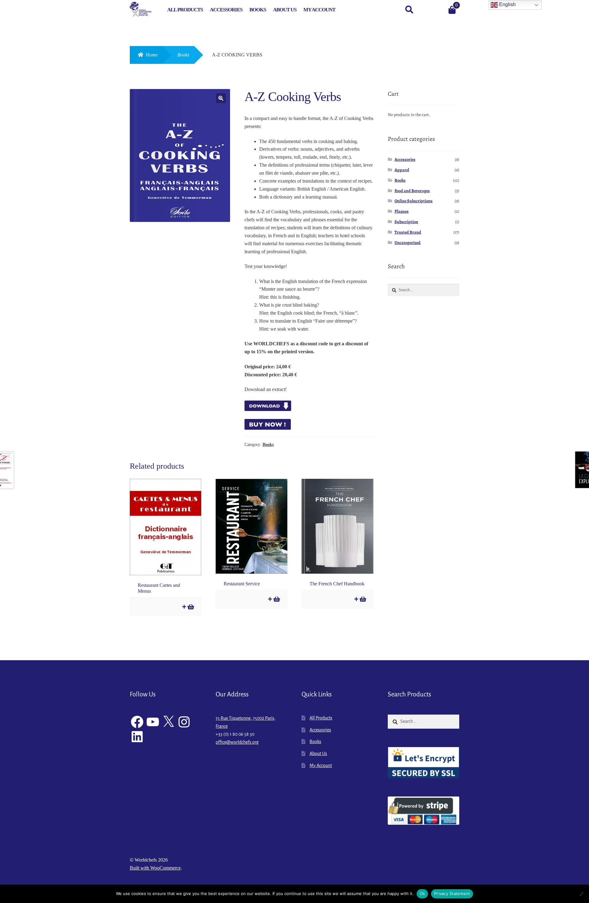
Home (152, 54)
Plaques (402, 211)
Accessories (226, 10)
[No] (581, 894)
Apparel (402, 170)
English (507, 4)
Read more (190, 607)
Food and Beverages (412, 191)
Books (257, 10)
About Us (284, 10)
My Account (319, 10)
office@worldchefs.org (237, 742)
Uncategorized (408, 243)
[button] (221, 98)
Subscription (406, 222)
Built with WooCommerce (155, 867)
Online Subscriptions (414, 201)
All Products (185, 10)
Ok (422, 893)
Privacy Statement (452, 893)
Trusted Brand (408, 232)
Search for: (409, 9)
